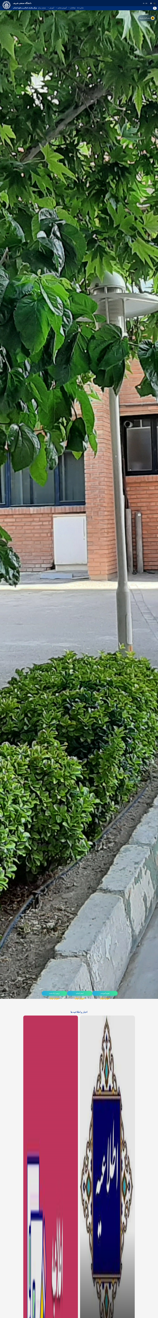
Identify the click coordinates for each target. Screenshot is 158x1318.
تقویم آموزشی (105, 993)
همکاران (72, 8)
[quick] (154, 3)
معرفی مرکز (42, 8)
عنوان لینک (54, 998)
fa (143, 3)
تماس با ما (80, 8)
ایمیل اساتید (80, 993)
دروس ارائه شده (54, 993)
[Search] (155, 8)
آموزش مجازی (62, 8)
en (146, 3)
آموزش (51, 8)
